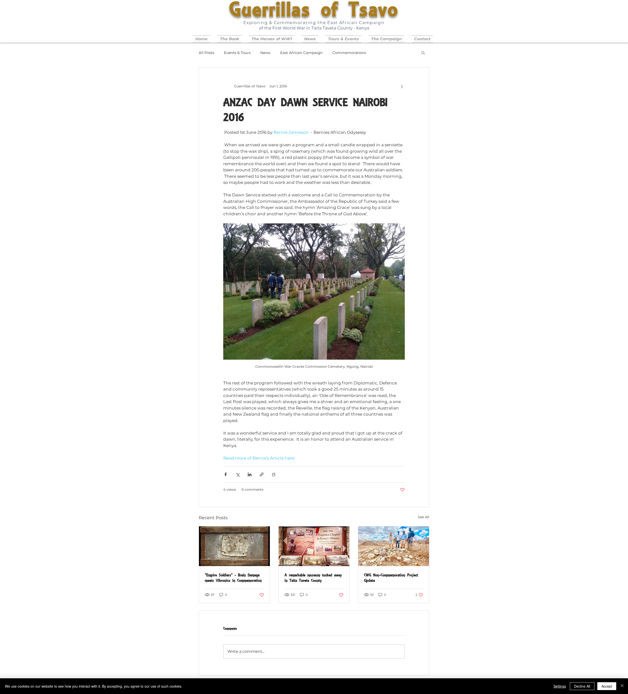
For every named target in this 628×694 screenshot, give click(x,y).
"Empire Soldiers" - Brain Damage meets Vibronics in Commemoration (233, 577)
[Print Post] (273, 474)
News (265, 52)
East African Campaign (301, 52)
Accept (607, 686)
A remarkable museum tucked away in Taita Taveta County (313, 577)
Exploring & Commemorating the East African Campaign (314, 22)
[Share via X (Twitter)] (237, 474)
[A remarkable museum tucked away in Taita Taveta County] (314, 546)
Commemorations (349, 52)
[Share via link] (261, 474)
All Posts (206, 52)
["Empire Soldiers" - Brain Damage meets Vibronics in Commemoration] (234, 546)
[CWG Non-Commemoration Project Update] (393, 546)
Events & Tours (237, 52)
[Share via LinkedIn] (249, 474)
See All (423, 517)
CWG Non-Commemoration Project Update (391, 577)
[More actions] (402, 86)
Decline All (582, 686)
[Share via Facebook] (225, 474)
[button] (343, 38)
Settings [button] (559, 686)
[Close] (622, 686)
